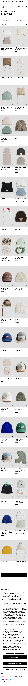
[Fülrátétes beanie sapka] (7, 187)
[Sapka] (7, 457)
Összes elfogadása (15, 657)
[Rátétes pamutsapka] (7, 396)
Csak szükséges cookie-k (15, 663)
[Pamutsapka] (7, 276)
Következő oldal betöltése (14, 575)
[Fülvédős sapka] (7, 307)
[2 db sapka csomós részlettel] (7, 245)
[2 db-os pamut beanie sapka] (7, 125)
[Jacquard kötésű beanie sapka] (7, 488)
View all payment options (6, 681)
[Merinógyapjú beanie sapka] (7, 519)
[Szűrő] (26, 24)
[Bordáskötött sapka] (7, 427)
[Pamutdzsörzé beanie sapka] (7, 95)
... (17, 580)
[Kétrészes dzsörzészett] (7, 156)
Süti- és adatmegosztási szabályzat (15, 653)
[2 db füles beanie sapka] (7, 36)
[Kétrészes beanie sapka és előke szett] (7, 367)
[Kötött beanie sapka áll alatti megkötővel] (7, 66)
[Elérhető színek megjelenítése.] (16, 51)
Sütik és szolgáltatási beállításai (15, 669)
